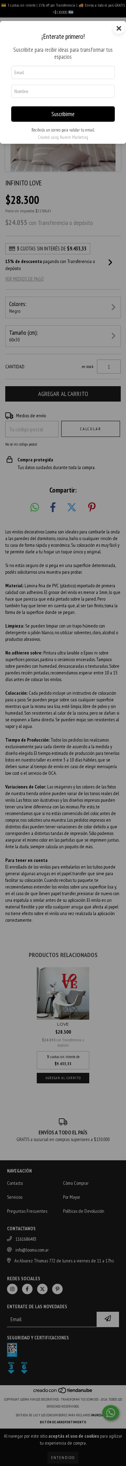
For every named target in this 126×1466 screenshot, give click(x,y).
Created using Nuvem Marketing (63, 137)
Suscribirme (63, 114)
